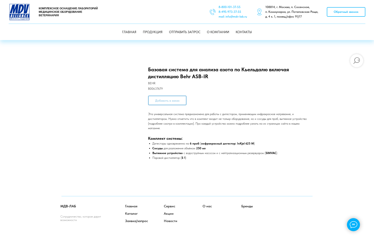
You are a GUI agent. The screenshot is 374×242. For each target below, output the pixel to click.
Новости (170, 221)
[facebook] (290, 210)
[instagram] (309, 210)
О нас (207, 206)
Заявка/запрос (136, 221)
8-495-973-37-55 (230, 11)
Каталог (131, 213)
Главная (131, 206)
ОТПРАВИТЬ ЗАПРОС (184, 32)
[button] (346, 12)
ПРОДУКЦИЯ (153, 32)
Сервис (169, 206)
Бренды (247, 206)
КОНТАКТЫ (244, 32)
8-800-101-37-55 (229, 7)
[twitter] (299, 210)
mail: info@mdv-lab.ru (233, 16)
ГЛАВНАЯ (129, 32)
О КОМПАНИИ (218, 32)
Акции (169, 213)
